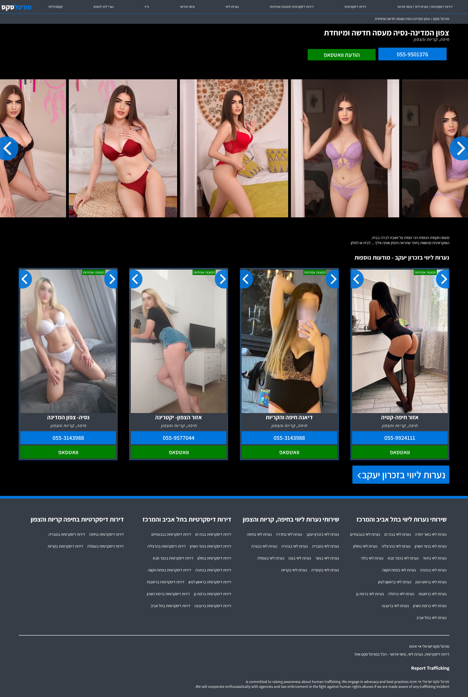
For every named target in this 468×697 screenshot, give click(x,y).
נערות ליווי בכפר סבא (403, 558)
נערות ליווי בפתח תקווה (399, 569)
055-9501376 (412, 54)
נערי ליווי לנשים (103, 6)
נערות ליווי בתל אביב (431, 617)
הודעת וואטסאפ (342, 54)
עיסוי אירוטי (187, 6)
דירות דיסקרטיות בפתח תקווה (169, 569)
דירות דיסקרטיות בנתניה (213, 569)
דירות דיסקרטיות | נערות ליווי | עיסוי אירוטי (425, 6)
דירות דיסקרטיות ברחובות (165, 581)
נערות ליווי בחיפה (259, 534)
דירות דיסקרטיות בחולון (214, 558)
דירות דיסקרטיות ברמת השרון (168, 593)
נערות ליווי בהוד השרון (431, 546)
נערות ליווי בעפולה (270, 558)
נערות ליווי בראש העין (431, 581)
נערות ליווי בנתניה (433, 569)
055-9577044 (178, 437)
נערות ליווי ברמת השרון (430, 605)
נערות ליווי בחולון (365, 546)
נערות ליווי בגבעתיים (365, 534)
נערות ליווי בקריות (294, 569)
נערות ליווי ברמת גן (370, 593)
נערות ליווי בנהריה (294, 546)
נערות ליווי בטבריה (325, 546)
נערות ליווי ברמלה (401, 593)
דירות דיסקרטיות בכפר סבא (173, 558)
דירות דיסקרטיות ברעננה (212, 605)
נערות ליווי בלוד (372, 558)
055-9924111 (399, 437)
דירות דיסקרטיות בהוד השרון (210, 546)
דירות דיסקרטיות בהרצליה (166, 546)
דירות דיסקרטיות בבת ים (213, 534)
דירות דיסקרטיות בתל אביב (170, 605)
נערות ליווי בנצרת (264, 546)
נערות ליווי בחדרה (289, 534)
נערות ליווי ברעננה (395, 605)
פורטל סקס (441, 18)
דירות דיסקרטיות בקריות (65, 546)
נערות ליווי (232, 6)
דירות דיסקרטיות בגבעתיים (171, 534)
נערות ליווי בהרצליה (396, 546)
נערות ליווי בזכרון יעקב (403, 474)
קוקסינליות (55, 6)
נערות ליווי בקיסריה (325, 569)
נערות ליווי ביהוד (435, 558)
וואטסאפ (400, 452)
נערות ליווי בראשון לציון (394, 581)
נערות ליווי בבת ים (397, 534)
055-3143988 (289, 437)
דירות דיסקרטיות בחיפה (106, 534)
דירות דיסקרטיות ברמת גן (212, 593)
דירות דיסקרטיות (355, 6)
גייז (147, 6)
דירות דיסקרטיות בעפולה (105, 546)
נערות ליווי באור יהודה (431, 534)
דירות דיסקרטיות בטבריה (66, 534)
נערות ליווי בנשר (327, 558)
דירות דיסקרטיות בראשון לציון (209, 581)
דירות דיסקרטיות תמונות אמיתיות (292, 6)
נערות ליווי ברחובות (432, 593)
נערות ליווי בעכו (299, 558)
